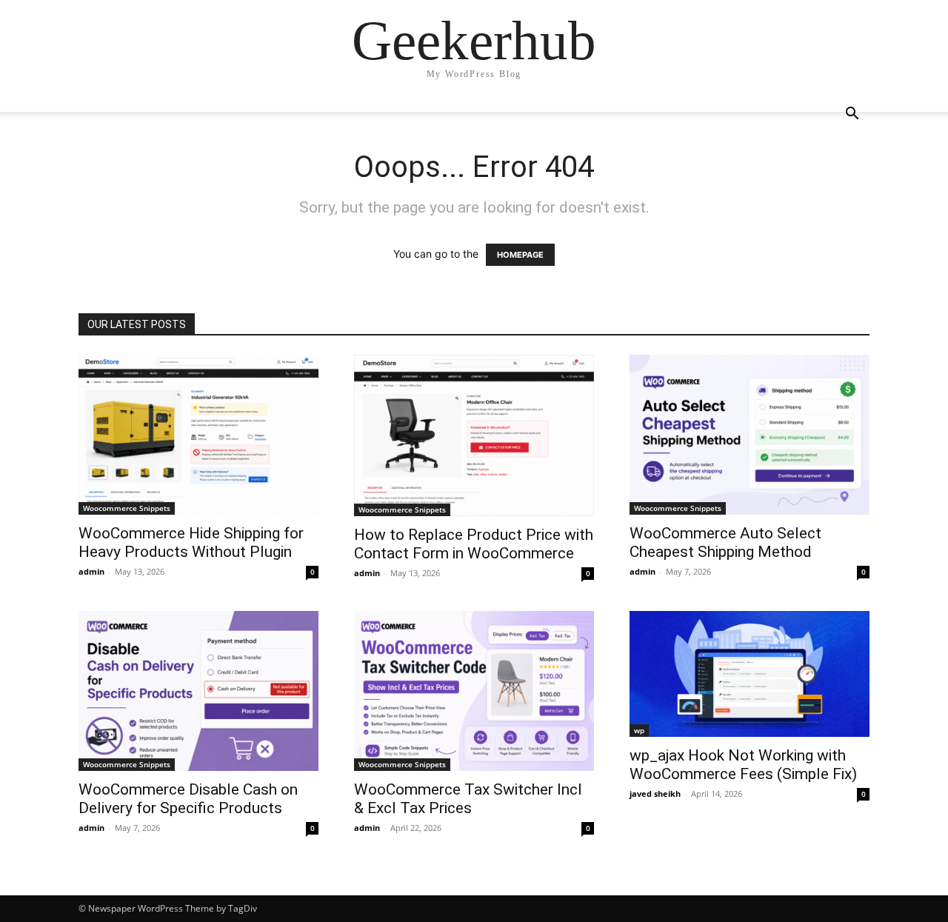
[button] (851, 115)
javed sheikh (655, 793)
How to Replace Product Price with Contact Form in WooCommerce (473, 544)
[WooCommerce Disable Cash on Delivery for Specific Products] (198, 691)
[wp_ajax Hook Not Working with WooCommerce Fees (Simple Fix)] (749, 674)
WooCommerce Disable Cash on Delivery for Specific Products (188, 799)
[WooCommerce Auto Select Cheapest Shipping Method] (749, 435)
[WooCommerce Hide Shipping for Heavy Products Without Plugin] (198, 435)
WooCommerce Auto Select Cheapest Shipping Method (725, 542)
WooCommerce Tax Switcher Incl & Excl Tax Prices (468, 799)
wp (639, 730)
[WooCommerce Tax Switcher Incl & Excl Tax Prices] (474, 691)
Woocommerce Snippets (126, 508)
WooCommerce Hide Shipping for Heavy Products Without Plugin (191, 542)
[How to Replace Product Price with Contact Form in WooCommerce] (474, 435)
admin (91, 571)
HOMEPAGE (520, 255)
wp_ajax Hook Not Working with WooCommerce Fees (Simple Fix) (743, 764)
